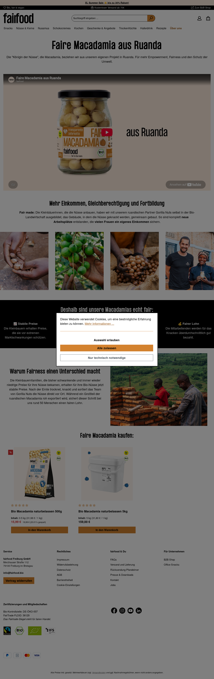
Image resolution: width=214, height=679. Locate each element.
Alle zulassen (106, 348)
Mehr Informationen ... (99, 323)
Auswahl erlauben (107, 340)
